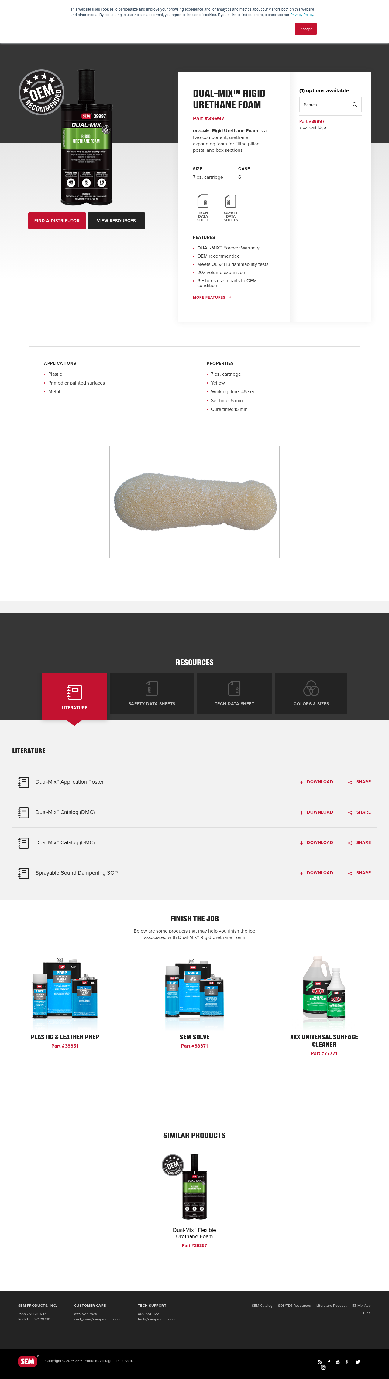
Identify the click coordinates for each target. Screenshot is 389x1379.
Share (363, 782)
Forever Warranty (228, 248)
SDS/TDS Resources (294, 1305)
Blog (367, 1313)
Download (319, 782)
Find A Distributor (57, 220)
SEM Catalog (262, 1305)
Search (354, 104)
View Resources (116, 220)
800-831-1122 (148, 1314)
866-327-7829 (85, 1314)
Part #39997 (208, 118)
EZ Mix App (361, 1305)
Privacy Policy (301, 14)
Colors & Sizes (311, 703)
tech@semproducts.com (157, 1319)
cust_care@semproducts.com (98, 1319)
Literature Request (331, 1305)
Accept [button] (306, 28)
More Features (209, 297)
